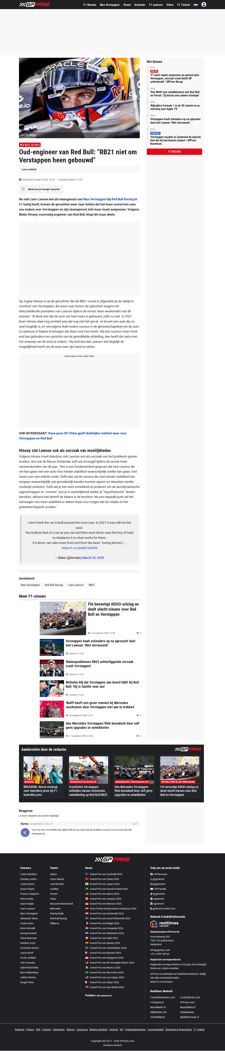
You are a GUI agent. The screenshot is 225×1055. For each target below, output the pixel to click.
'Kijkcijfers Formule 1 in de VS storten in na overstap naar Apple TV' (175, 107)
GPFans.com (187, 1002)
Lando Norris (27, 884)
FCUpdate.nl (157, 1002)
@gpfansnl (158, 884)
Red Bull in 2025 (30, 144)
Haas (53, 898)
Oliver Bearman (28, 938)
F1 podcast (156, 4)
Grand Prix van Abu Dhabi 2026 (107, 987)
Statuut (70, 1029)
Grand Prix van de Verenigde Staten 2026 (112, 962)
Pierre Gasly (26, 898)
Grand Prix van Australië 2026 (106, 874)
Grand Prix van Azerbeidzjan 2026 (108, 947)
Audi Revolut (57, 884)
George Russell (28, 933)
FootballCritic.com (190, 997)
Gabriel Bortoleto (29, 967)
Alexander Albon (29, 918)
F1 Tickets (183, 4)
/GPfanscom (160, 874)
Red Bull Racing (122, 199)
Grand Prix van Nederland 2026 (107, 933)
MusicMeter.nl (187, 1007)
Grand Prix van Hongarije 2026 (106, 928)
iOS (121, 1029)
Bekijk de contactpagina (161, 982)
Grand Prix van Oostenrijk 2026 (107, 913)
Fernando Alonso (29, 947)
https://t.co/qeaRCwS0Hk (79, 548)
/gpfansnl (158, 898)
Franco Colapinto (29, 893)
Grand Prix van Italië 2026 (104, 938)
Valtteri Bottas (28, 977)
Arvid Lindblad (28, 957)
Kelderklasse (187, 1012)
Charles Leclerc (28, 879)
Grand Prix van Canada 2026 (105, 898)
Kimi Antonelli (27, 928)
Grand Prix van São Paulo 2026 (107, 972)
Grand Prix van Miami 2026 (104, 893)
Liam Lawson (76, 585)
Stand (127, 4)
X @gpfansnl (157, 879)
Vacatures (82, 1029)
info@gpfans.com (160, 950)
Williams (54, 923)
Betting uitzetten (98, 1029)
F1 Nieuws (89, 4)
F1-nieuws (174, 151)
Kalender (139, 4)
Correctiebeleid (155, 1029)
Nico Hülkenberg (29, 972)
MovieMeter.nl (158, 1007)
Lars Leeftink (29, 169)
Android (113, 1029)
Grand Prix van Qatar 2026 (104, 982)
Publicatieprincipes (135, 1029)
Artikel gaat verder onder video (79, 356)
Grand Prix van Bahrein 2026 (105, 952)
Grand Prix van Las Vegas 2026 (107, 977)
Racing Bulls (56, 913)
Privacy (30, 1029)
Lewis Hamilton (28, 874)
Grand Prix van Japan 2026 (105, 884)
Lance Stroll (26, 952)
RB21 (92, 585)
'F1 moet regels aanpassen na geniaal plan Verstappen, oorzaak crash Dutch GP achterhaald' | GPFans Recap (174, 78)
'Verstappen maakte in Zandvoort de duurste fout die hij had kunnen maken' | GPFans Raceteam (175, 140)
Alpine (53, 874)
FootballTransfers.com (162, 997)
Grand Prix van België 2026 (104, 923)
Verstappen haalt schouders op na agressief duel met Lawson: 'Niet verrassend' (175, 120)
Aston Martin (57, 879)
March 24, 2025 (93, 558)
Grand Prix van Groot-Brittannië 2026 (110, 918)
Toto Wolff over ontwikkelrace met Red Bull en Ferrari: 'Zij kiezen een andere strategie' (175, 93)
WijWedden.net (158, 1012)
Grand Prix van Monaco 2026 (106, 903)
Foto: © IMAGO (28, 135)
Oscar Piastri (27, 889)
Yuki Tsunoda (27, 962)
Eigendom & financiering (178, 1029)
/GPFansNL (160, 889)
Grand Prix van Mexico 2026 (105, 967)
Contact (46, 1029)
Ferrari (53, 893)
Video (169, 4)
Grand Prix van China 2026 (104, 879)
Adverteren (59, 1029)
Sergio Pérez (27, 982)
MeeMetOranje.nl (189, 1017)
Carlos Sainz (27, 923)
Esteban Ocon (28, 943)
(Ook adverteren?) (104, 995)
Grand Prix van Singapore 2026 (107, 957)
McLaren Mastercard (61, 903)
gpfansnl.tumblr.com (163, 908)
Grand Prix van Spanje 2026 (105, 943)
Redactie (19, 1029)
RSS (38, 1029)
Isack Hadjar (27, 903)
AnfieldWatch (157, 1017)
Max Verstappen (110, 4)
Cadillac (54, 889)
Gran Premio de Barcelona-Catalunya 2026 (113, 908)
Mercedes (55, 908)
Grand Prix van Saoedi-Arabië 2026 (109, 889)
